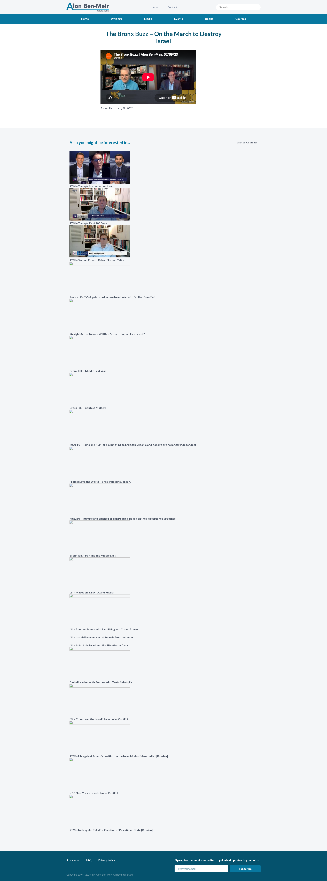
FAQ (88, 860)
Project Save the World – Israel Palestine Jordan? (100, 481)
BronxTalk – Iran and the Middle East (92, 555)
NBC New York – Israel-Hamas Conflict (93, 793)
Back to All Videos (247, 142)
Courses (240, 18)
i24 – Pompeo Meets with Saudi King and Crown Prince (103, 629)
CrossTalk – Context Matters (87, 407)
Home (85, 18)
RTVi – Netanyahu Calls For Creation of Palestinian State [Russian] (111, 829)
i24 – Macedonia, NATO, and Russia (91, 592)
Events (178, 18)
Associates (72, 860)
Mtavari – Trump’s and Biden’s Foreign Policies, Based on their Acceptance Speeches (122, 518)
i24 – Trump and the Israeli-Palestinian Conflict (98, 719)
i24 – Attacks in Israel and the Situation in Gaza (98, 645)
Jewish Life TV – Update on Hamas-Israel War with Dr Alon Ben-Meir (112, 297)
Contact (172, 7)
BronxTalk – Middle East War (87, 370)
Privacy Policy (106, 860)
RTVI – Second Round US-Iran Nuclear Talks (96, 260)
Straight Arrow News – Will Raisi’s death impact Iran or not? (107, 334)
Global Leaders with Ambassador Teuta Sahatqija (100, 682)
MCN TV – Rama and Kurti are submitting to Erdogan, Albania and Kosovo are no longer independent (132, 444)
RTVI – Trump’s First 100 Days (88, 223)
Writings (116, 18)
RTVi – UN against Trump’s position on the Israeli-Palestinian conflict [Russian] (118, 756)
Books (209, 18)
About (157, 7)
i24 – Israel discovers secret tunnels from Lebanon (101, 637)
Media (148, 18)
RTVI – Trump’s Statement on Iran (90, 186)
